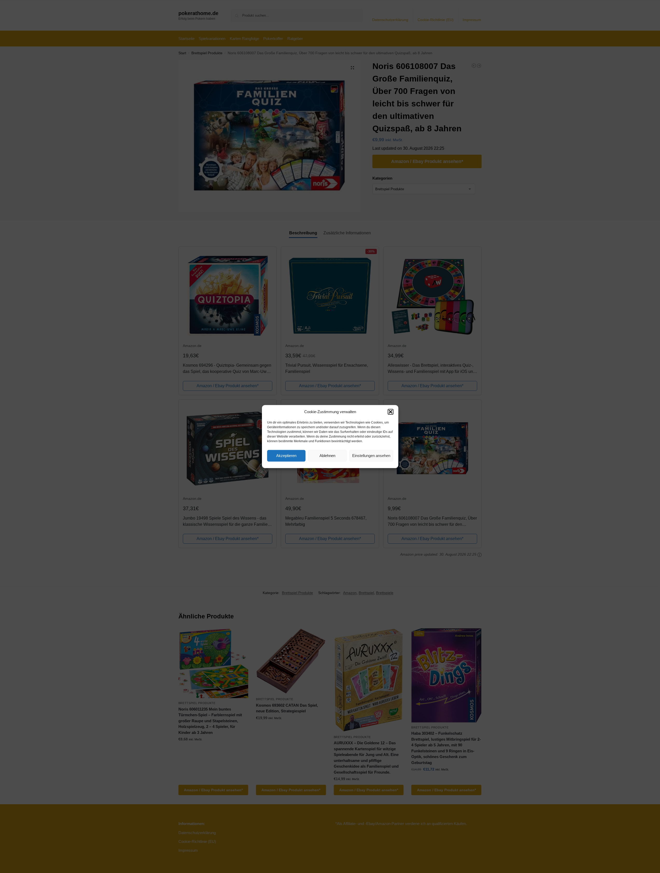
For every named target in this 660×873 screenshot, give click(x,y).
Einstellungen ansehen (371, 455)
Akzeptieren (286, 455)
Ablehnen (327, 455)
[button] (390, 411)
